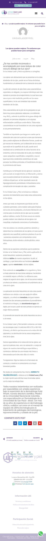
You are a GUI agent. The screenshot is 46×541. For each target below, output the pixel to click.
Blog (6, 23)
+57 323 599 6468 (26, 481)
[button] (36, 13)
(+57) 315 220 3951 (28, 484)
